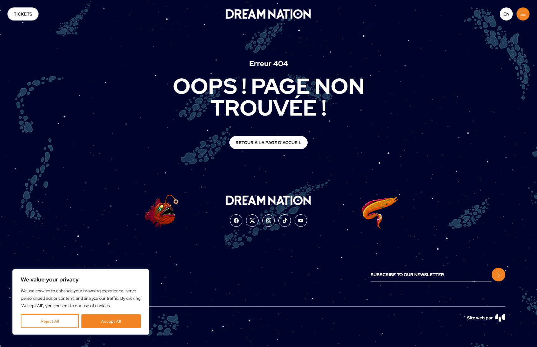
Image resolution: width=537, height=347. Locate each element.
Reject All (50, 321)
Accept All (111, 321)
